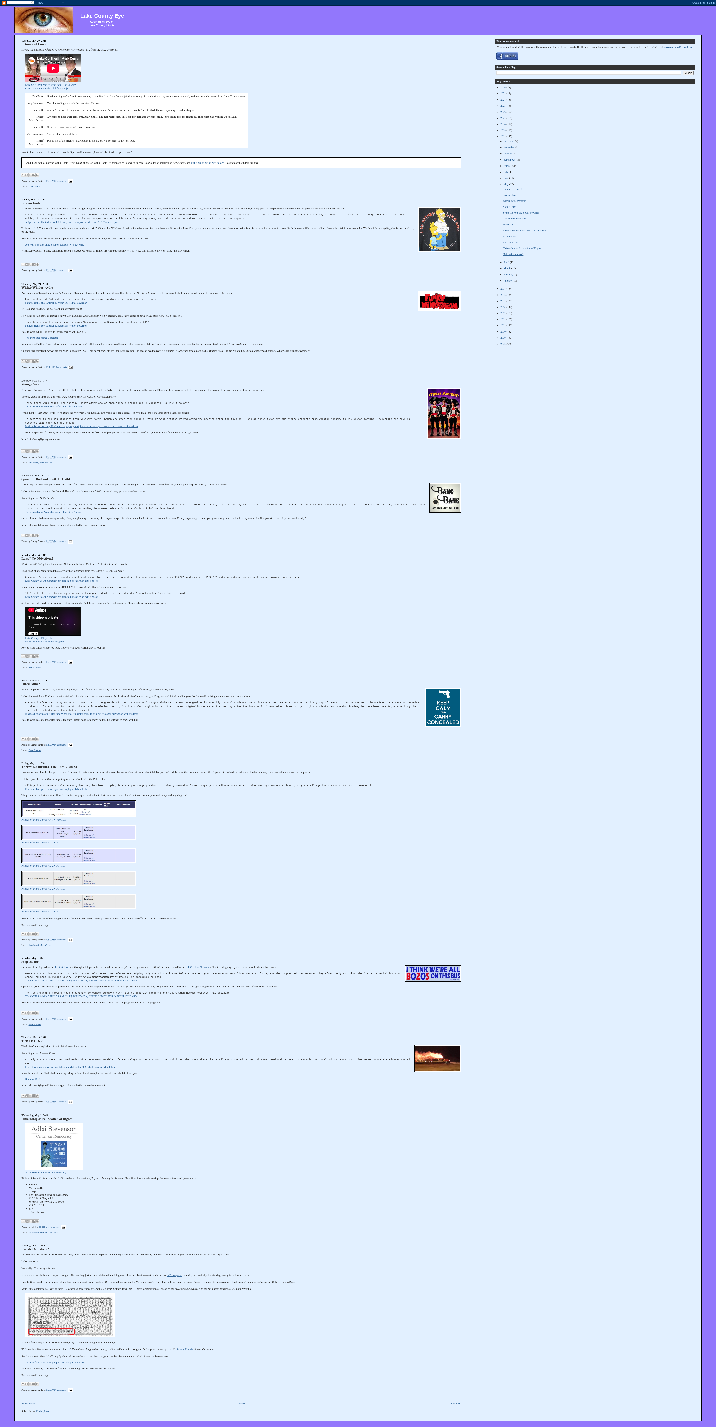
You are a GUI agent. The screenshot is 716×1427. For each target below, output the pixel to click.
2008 (503, 344)
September (510, 159)
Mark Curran (34, 186)
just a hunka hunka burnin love (207, 162)
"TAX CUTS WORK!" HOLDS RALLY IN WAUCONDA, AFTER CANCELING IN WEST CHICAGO (81, 980)
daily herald (34, 945)
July (506, 172)
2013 (503, 313)
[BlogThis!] (27, 175)
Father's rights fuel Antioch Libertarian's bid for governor (56, 303)
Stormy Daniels (185, 1349)
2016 (503, 295)
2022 (503, 112)
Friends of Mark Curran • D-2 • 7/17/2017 (44, 842)
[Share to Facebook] (34, 175)
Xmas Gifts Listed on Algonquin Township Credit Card (54, 1362)
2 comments (60, 661)
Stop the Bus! (30, 961)
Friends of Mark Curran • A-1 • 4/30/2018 (44, 819)
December (509, 141)
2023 (503, 105)
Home (241, 1403)
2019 (503, 130)
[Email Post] (70, 180)
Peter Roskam (46, 462)
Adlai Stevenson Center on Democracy (45, 1172)
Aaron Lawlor (35, 667)
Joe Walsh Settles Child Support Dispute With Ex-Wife (54, 244)
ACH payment (174, 1275)
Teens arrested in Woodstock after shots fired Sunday (53, 406)
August (508, 165)
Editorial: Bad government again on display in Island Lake (56, 789)
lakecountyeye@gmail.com (678, 47)
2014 (503, 307)
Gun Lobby (34, 462)
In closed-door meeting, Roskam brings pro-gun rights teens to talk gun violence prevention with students (81, 426)
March (507, 268)
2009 (503, 337)
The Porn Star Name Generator (41, 337)
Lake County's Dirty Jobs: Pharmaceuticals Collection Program (44, 639)
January (508, 280)
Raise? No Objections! (37, 558)
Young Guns (30, 384)
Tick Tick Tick (32, 1040)
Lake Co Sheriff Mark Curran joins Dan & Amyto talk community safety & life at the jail (50, 86)
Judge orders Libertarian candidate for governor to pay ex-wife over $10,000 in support (71, 222)
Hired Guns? (30, 683)
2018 (503, 136)
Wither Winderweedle (37, 287)
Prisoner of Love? (33, 44)
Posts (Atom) (43, 1411)
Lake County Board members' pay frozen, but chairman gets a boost (61, 580)
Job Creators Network (197, 967)
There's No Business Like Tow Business (49, 766)
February (509, 274)
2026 (503, 87)
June (506, 178)
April (507, 262)
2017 (503, 288)
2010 (503, 331)
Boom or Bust (32, 1079)
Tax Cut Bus (61, 967)
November (509, 147)
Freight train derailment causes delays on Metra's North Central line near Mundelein (70, 1067)
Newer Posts (28, 1403)
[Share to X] (30, 175)
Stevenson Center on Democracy (43, 1232)
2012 (503, 319)
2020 (503, 124)
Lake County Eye (102, 16)
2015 (503, 301)
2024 (503, 99)
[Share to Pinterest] (37, 175)
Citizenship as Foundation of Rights (46, 1118)
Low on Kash (30, 202)
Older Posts (455, 1403)
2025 (503, 93)
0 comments (60, 180)
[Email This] (23, 175)
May (506, 184)
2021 (503, 118)
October (508, 153)
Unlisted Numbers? (35, 1248)
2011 (503, 325)
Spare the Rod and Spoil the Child (45, 478)
